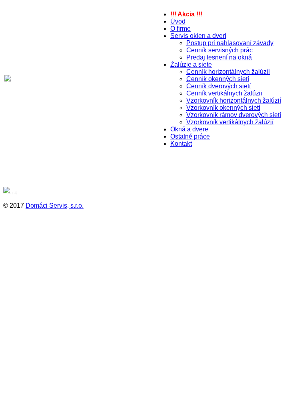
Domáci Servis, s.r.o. (55, 205)
